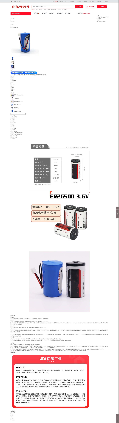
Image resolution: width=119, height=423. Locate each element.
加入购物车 (13, 115)
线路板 (59, 9)
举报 (11, 70)
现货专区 (36, 13)
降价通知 (14, 80)
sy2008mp (53, 9)
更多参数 (13, 138)
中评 (12, 417)
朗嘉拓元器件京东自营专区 (102, 17)
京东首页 (14, 1)
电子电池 (12, 21)
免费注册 (61, 1)
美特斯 (40, 9)
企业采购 (85, 1)
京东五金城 (59, 13)
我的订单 (66, 1)
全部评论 (13, 412)
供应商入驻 (68, 13)
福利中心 (51, 13)
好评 (12, 415)
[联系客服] (117, 209)
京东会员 (79, 1)
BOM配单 (91, 6)
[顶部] (117, 419)
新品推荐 (44, 13)
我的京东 (72, 1)
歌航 (49, 9)
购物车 (102, 6)
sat (36, 9)
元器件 (12, 15)
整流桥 (33, 9)
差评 (12, 418)
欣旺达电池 (64, 9)
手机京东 (106, 1)
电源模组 (12, 18)
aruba (45, 9)
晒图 (12, 414)
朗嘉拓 (12, 24)
